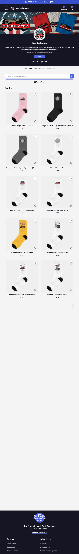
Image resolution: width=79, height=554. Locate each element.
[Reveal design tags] (35, 121)
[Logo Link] (12, 8)
